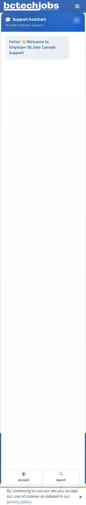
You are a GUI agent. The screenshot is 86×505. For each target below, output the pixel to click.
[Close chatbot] (76, 20)
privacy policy (19, 502)
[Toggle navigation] (77, 6)
